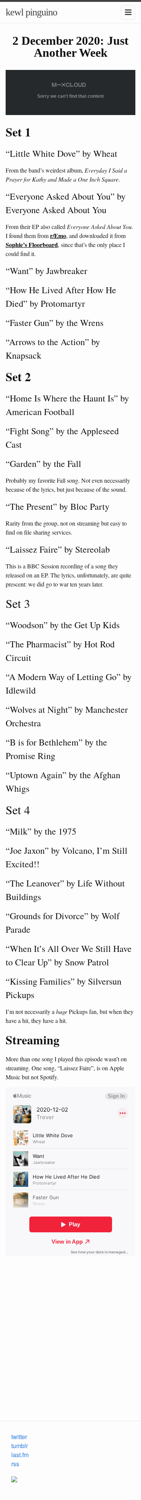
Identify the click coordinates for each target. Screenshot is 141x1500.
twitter (19, 1436)
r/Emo (58, 235)
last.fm (20, 1454)
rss (15, 1463)
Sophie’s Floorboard (32, 244)
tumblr (19, 1445)
